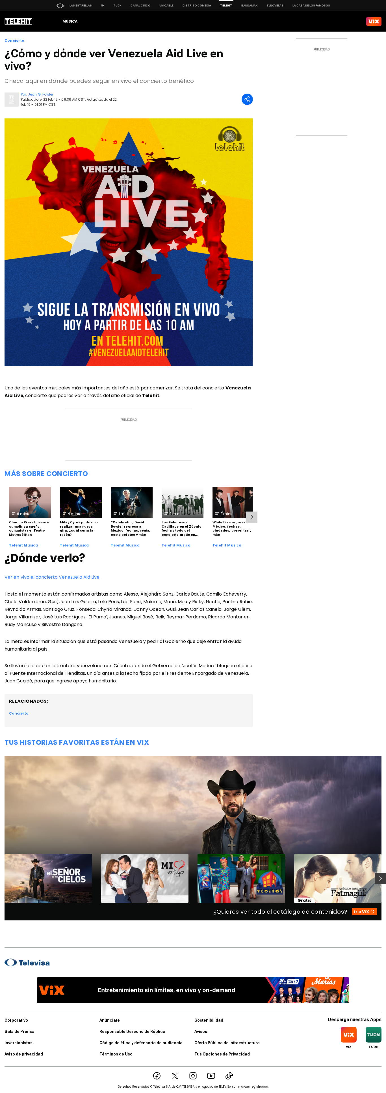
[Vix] (373, 21)
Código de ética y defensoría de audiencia (141, 1043)
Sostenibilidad (208, 1020)
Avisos (200, 1031)
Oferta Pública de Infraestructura (227, 1043)
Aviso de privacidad (24, 1054)
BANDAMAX (249, 5)
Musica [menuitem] (69, 21)
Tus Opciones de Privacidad (222, 1054)
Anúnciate (109, 1020)
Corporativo (16, 1020)
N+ (102, 5)
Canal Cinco (140, 5)
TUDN (117, 5)
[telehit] (18, 21)
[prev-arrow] (1, 878)
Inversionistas (18, 1043)
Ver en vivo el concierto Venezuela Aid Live (52, 577)
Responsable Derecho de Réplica (132, 1031)
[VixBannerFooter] (193, 990)
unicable (166, 5)
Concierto (15, 40)
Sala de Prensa (19, 1031)
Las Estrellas (81, 5)
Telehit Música (23, 545)
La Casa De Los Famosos (311, 5)
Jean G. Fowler (40, 94)
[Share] (247, 99)
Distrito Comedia (197, 5)
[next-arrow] (251, 517)
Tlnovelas (274, 5)
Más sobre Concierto (46, 473)
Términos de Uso (116, 1054)
